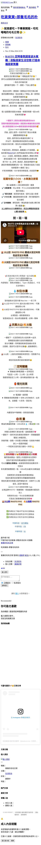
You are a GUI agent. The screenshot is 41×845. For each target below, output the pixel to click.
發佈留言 (4, 585)
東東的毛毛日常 (7, 543)
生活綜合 (18, 38)
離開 (12, 841)
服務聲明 (24, 814)
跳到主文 (4, 23)
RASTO (11, 153)
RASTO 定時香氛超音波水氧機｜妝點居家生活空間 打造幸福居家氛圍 (22, 60)
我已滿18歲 (5, 841)
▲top (3, 568)
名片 (7, 47)
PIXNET (10, 812)
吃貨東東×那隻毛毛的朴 (19, 17)
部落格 (7, 45)
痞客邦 (21, 555)
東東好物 (17, 564)
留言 (26, 555)
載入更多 (4, 572)
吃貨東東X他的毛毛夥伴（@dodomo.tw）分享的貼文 (21, 741)
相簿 (7, 42)
